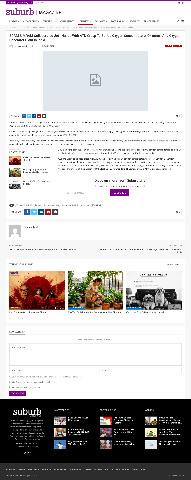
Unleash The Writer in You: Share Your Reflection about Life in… (170, 432)
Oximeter (38, 205)
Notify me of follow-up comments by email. (31, 382)
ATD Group (19, 205)
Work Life (100, 21)
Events (135, 469)
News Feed (134, 21)
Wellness (84, 21)
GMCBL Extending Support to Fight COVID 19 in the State (78, 432)
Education (48, 21)
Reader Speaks (151, 21)
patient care (85, 205)
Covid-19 (29, 205)
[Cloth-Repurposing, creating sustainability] (106, 444)
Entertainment (60, 469)
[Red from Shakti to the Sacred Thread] (15, 160)
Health (168, 46)
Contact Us (40, 3)
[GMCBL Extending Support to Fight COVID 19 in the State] (60, 432)
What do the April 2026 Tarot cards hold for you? (124, 432)
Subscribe (120, 192)
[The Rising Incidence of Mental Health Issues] (151, 444)
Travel (88, 469)
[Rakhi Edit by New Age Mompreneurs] (60, 421)
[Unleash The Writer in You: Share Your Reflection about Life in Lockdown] (151, 432)
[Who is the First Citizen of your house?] (15, 184)
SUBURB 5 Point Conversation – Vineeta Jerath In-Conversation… (170, 420)
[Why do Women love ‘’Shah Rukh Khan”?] (60, 444)
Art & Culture (30, 21)
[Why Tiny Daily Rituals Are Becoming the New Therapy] (15, 172)
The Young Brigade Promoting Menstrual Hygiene (123, 420)
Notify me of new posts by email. (26, 387)
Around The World (76, 308)
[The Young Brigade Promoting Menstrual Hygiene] (106, 421)
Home (12, 469)
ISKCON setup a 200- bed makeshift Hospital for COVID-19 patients (42, 249)
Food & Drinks (118, 21)
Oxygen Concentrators (51, 205)
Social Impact (66, 21)
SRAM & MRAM (97, 205)
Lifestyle (12, 21)
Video (143, 469)
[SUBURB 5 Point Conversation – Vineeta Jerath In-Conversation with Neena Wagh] (151, 421)
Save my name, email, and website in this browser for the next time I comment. (47, 377)
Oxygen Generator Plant (70, 205)
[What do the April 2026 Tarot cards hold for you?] (106, 432)
